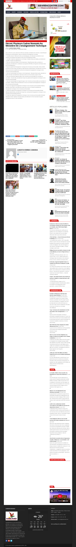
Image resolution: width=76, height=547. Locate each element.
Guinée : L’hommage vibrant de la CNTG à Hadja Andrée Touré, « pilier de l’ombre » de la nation (25, 175)
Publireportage (59, 76)
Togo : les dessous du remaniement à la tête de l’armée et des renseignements (59, 310)
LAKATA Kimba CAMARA (15, 48)
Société (13, 12)
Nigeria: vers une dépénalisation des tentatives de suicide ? (58, 391)
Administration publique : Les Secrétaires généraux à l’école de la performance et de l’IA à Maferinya (36, 1)
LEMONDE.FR (54, 220)
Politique (26, 12)
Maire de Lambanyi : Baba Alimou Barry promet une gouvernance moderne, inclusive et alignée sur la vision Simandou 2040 (12, 193)
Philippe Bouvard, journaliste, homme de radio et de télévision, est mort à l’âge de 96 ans (60, 251)
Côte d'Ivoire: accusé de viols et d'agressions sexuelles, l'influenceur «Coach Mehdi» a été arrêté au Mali (60, 440)
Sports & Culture (34, 12)
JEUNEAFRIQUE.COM (56, 290)
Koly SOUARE (60, 83)
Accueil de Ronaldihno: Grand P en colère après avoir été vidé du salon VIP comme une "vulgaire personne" (15, 142)
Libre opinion (52, 12)
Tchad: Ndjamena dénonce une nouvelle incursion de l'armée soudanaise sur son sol (59, 419)
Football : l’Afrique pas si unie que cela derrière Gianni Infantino (58, 294)
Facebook (8, 136)
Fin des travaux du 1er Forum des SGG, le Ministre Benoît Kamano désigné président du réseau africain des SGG (63, 99)
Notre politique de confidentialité (58, 524)
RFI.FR (52, 369)
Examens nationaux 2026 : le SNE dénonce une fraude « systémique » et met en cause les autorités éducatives (40, 175)
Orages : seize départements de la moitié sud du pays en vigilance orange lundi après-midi (60, 277)
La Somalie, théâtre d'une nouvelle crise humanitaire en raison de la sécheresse (58, 373)
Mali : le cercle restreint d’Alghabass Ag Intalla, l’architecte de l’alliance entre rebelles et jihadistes (60, 336)
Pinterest (32, 136)
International (44, 12)
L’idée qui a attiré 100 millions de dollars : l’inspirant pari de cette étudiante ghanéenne (60, 353)
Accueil (8, 12)
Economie (19, 12)
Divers (59, 12)
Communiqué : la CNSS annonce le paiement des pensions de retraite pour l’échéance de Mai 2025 (63, 89)
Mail (36, 136)
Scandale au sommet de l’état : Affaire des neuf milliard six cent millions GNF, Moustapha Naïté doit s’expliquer (12, 175)
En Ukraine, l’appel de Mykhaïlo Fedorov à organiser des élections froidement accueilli (59, 262)
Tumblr (27, 136)
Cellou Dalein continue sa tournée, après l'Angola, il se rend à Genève (37, 141)
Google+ (18, 136)
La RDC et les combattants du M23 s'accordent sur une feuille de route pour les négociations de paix (59, 405)
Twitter (13, 136)
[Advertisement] (26, 108)
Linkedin (22, 136)
